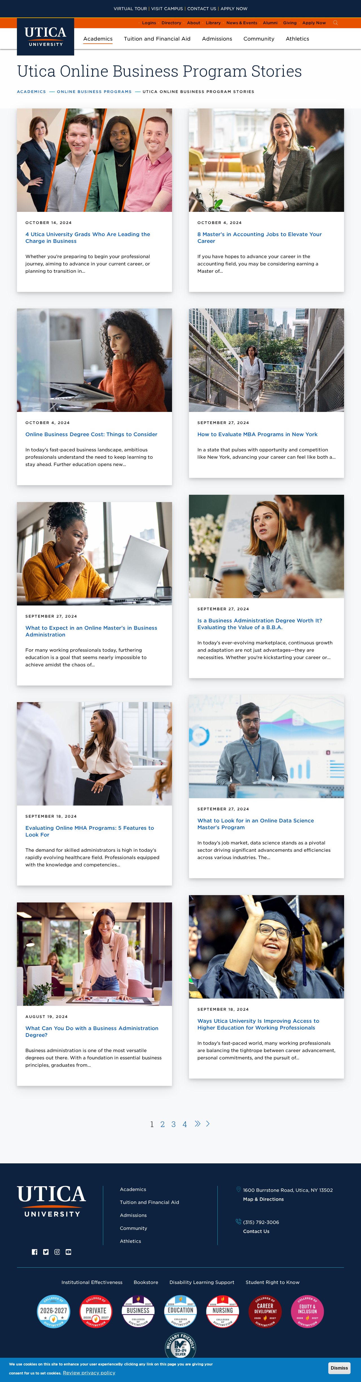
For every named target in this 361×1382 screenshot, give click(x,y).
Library (213, 23)
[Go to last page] (208, 1124)
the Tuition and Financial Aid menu (157, 46)
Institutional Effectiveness (91, 1282)
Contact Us (201, 8)
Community (258, 39)
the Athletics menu (297, 46)
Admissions (217, 39)
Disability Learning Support (202, 1282)
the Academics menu (98, 46)
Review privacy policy (89, 1373)
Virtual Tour (130, 8)
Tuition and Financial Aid (157, 39)
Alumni (270, 23)
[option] (35, 1251)
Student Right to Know (273, 1282)
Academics (98, 39)
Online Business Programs (94, 92)
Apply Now (234, 8)
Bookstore (146, 1282)
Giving (290, 23)
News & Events (241, 23)
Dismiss (339, 1368)
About (193, 23)
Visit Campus (167, 8)
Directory (171, 23)
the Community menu (259, 46)
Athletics (297, 39)
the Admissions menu (217, 46)
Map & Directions (263, 1199)
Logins (149, 23)
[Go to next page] (196, 1124)
